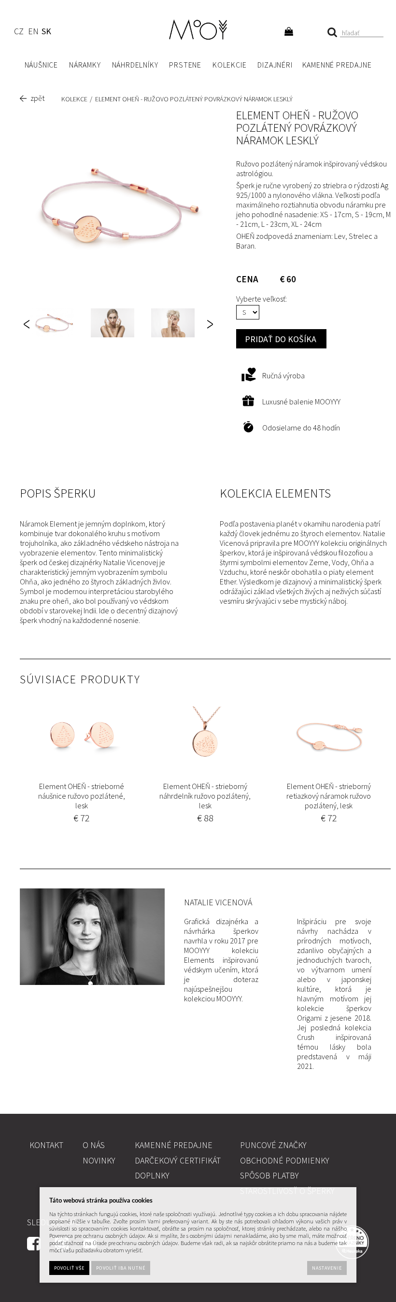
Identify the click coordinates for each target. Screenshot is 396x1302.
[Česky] (19, 32)
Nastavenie (327, 1268)
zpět (37, 98)
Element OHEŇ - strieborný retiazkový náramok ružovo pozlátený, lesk (328, 795)
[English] (33, 32)
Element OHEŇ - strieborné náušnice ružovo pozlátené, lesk (81, 795)
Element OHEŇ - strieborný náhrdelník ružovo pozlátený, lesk (205, 795)
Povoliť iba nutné (120, 1268)
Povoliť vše (69, 1268)
